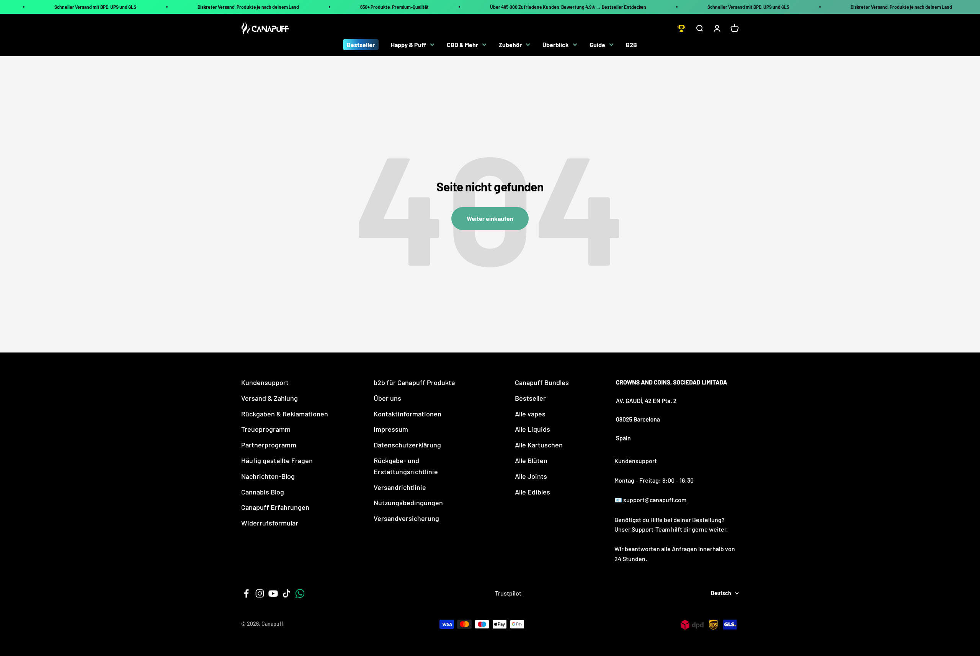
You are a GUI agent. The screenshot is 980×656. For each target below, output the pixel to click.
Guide (597, 44)
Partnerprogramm (268, 445)
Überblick (555, 44)
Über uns (387, 398)
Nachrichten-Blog (268, 476)
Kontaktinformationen (407, 414)
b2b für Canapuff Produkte (414, 382)
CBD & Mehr (462, 44)
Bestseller (361, 44)
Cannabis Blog (262, 492)
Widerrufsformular (269, 523)
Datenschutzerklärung (407, 445)
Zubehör (510, 44)
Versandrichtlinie (400, 487)
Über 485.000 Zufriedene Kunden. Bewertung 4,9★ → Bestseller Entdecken (568, 7)
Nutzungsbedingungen (408, 502)
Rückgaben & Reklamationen (284, 414)
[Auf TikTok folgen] (286, 593)
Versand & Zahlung (269, 398)
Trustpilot (508, 593)
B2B (631, 44)
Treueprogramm (266, 429)
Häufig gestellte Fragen (277, 460)
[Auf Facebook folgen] (246, 593)
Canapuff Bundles (542, 382)
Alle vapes (530, 414)
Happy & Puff (408, 44)
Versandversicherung (406, 518)
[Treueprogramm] (681, 28)
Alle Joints (531, 476)
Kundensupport (265, 382)
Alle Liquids (532, 429)
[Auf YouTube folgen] (273, 593)
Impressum (391, 429)
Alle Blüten (531, 460)
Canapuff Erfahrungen (275, 507)
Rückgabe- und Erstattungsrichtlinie (406, 466)
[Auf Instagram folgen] (260, 593)
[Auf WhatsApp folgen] (300, 593)
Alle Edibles (532, 492)
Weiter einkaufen (490, 218)
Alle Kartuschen (539, 445)
